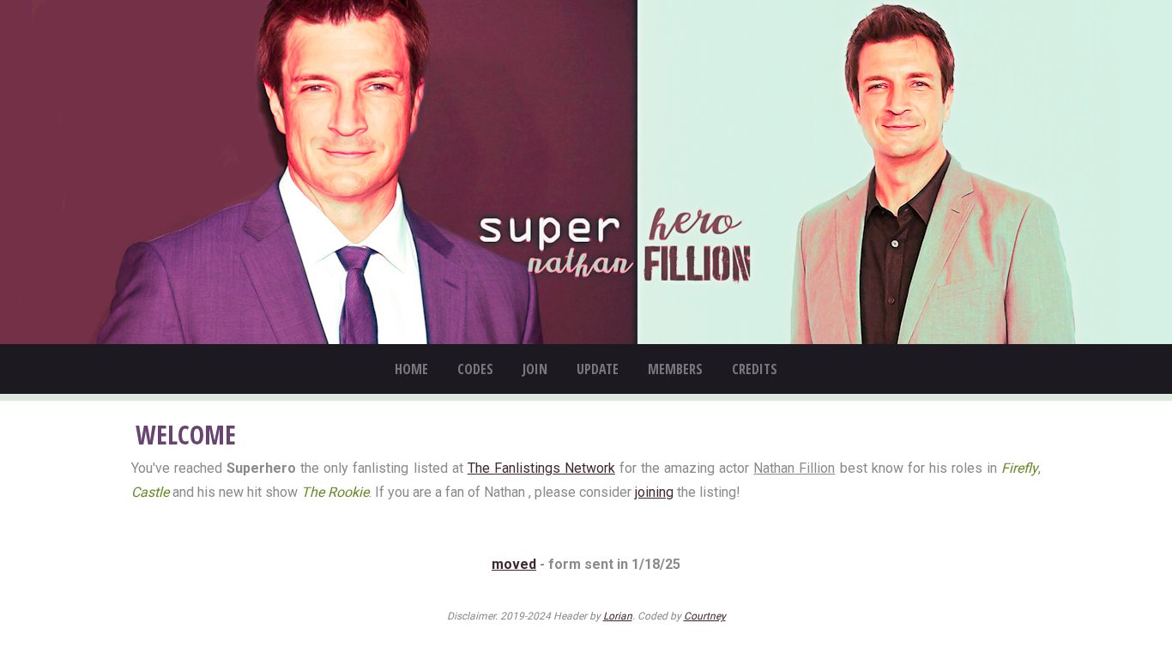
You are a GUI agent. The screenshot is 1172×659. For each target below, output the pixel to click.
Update (598, 369)
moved (514, 564)
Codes (475, 369)
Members (675, 369)
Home (411, 369)
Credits (754, 369)
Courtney (705, 616)
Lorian (617, 616)
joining (654, 492)
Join (535, 369)
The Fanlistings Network (541, 468)
